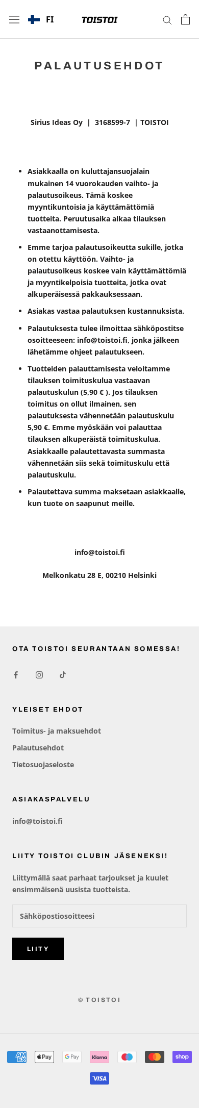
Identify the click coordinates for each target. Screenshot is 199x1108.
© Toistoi (99, 999)
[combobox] (40, 19)
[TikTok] (62, 674)
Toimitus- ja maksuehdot (56, 731)
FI (50, 19)
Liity (38, 948)
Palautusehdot (38, 747)
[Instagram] (39, 674)
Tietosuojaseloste (43, 764)
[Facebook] (15, 674)
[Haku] (167, 19)
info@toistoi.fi (37, 821)
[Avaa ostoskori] (185, 19)
